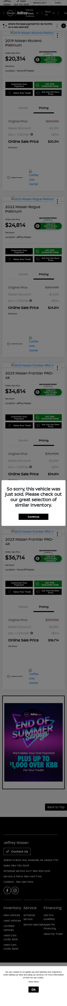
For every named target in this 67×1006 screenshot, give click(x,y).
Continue (33, 516)
